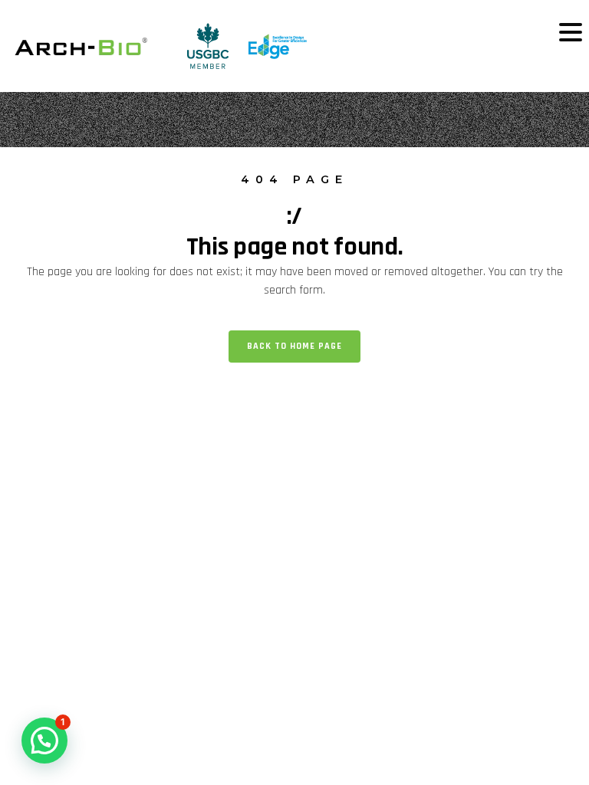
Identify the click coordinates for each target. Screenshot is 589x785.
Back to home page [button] (294, 346)
